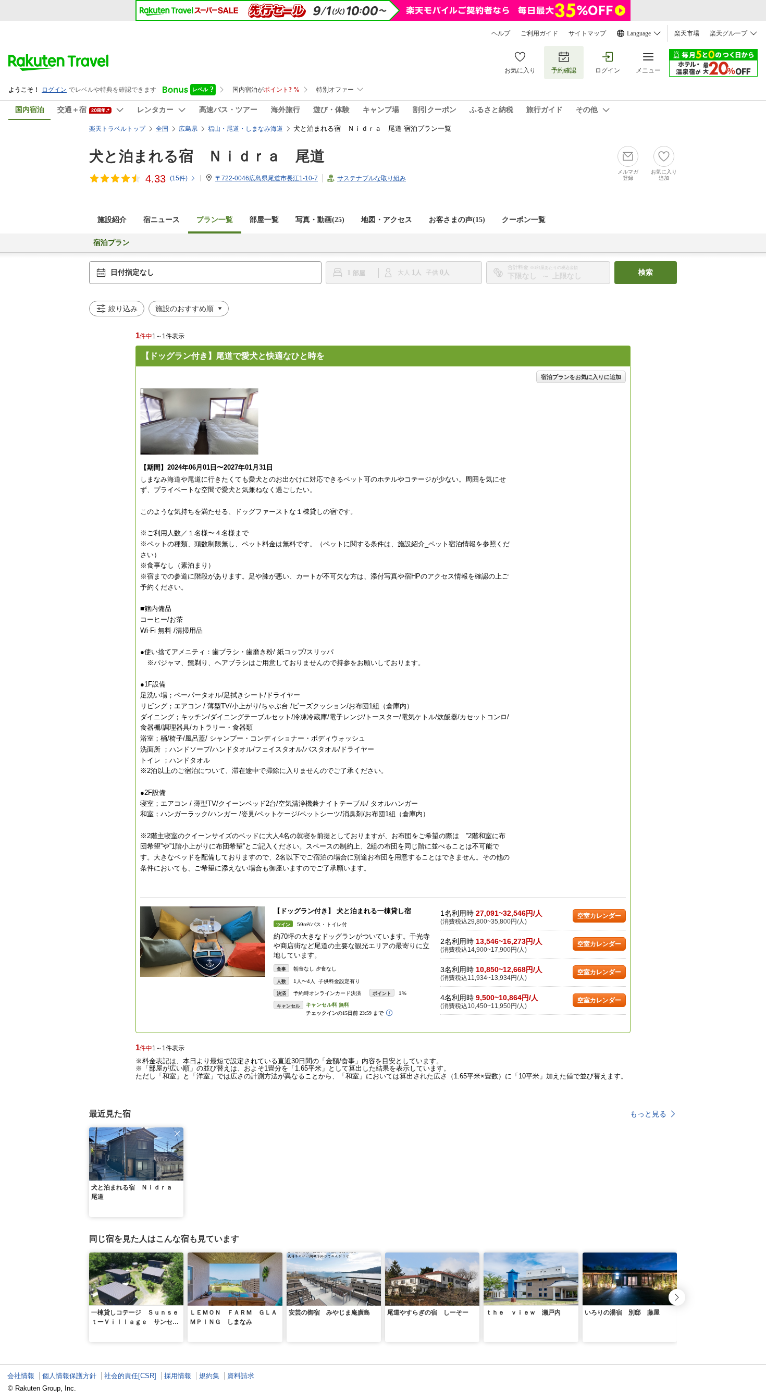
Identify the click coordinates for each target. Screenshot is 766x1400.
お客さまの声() (457, 220)
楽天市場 (686, 33)
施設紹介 (112, 220)
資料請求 (240, 1376)
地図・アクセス (386, 220)
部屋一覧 (264, 220)
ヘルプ (500, 33)
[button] (177, 1133)
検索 (645, 272)
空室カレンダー (599, 916)
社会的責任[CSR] (130, 1376)
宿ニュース (161, 220)
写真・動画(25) (319, 220)
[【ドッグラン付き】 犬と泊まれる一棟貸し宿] (202, 941)
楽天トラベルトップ (117, 128)
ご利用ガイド (539, 33)
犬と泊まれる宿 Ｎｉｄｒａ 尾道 (207, 156)
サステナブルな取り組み (371, 178)
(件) (179, 178)
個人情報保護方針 (69, 1376)
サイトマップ (587, 33)
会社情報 (20, 1376)
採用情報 (177, 1376)
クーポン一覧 (524, 220)
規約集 (209, 1376)
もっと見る (648, 1114)
